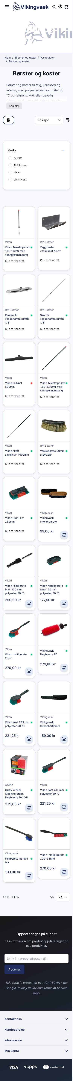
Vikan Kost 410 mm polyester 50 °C (52, 791)
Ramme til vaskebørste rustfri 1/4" (17, 318)
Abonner (14, 969)
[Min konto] (60, 6)
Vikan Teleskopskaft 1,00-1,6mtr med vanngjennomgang (17, 251)
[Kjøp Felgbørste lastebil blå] (29, 876)
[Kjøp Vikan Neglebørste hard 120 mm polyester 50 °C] (64, 603)
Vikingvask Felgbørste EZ (48, 652)
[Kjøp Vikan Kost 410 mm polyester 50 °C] (64, 807)
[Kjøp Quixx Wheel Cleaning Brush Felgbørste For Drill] (29, 808)
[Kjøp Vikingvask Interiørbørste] (64, 535)
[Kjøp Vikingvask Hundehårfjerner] (64, 739)
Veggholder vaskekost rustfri (50, 249)
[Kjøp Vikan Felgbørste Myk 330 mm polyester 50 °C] (29, 603)
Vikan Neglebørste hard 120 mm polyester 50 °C (51, 589)
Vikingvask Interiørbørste (48, 519)
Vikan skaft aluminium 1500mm (17, 452)
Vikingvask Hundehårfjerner (50, 724)
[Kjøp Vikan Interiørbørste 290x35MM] (64, 872)
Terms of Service (55, 988)
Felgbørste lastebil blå (16, 860)
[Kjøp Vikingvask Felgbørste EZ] (64, 668)
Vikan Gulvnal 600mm (13, 384)
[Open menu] (7, 6)
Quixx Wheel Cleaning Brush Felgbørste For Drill (16, 793)
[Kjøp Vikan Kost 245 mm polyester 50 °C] (29, 739)
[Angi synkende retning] (68, 120)
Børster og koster (19, 61)
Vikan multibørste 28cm (16, 656)
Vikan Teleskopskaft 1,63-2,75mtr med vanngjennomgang (52, 386)
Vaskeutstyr (47, 57)
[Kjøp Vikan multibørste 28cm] (29, 671)
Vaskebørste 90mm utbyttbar (52, 452)
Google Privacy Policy (21, 988)
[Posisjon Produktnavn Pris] (49, 120)
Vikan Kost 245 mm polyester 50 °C (17, 724)
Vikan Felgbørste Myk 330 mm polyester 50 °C (15, 589)
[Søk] (54, 7)
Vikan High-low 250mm (14, 519)
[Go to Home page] (32, 7)
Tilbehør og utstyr (25, 57)
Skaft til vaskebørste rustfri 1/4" (52, 318)
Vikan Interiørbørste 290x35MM (52, 856)
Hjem (7, 57)
